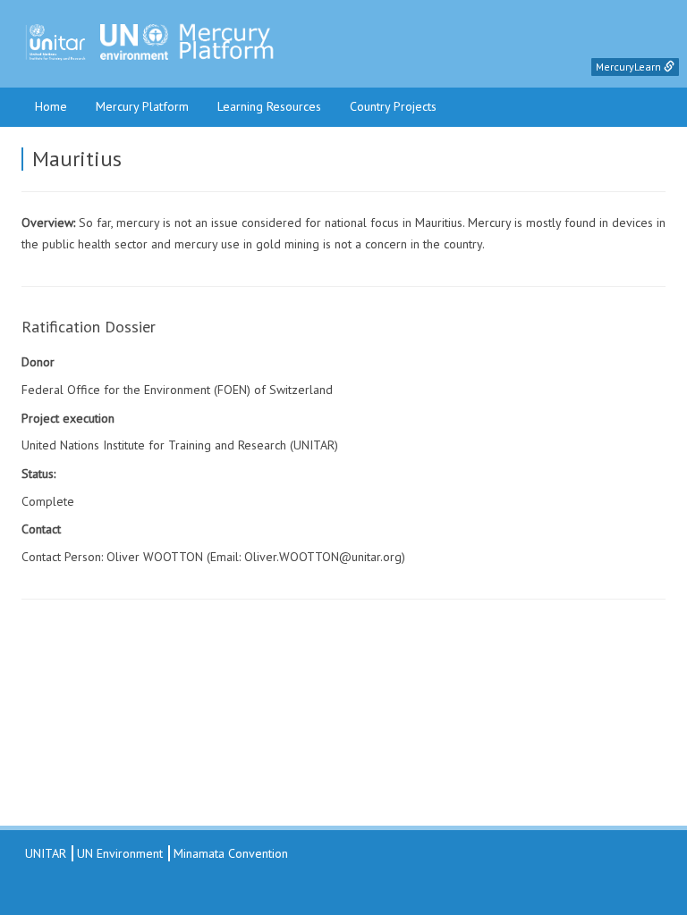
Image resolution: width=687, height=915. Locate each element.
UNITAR (43, 853)
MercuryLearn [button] (630, 66)
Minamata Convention (231, 853)
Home (51, 106)
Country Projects (393, 106)
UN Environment (120, 853)
